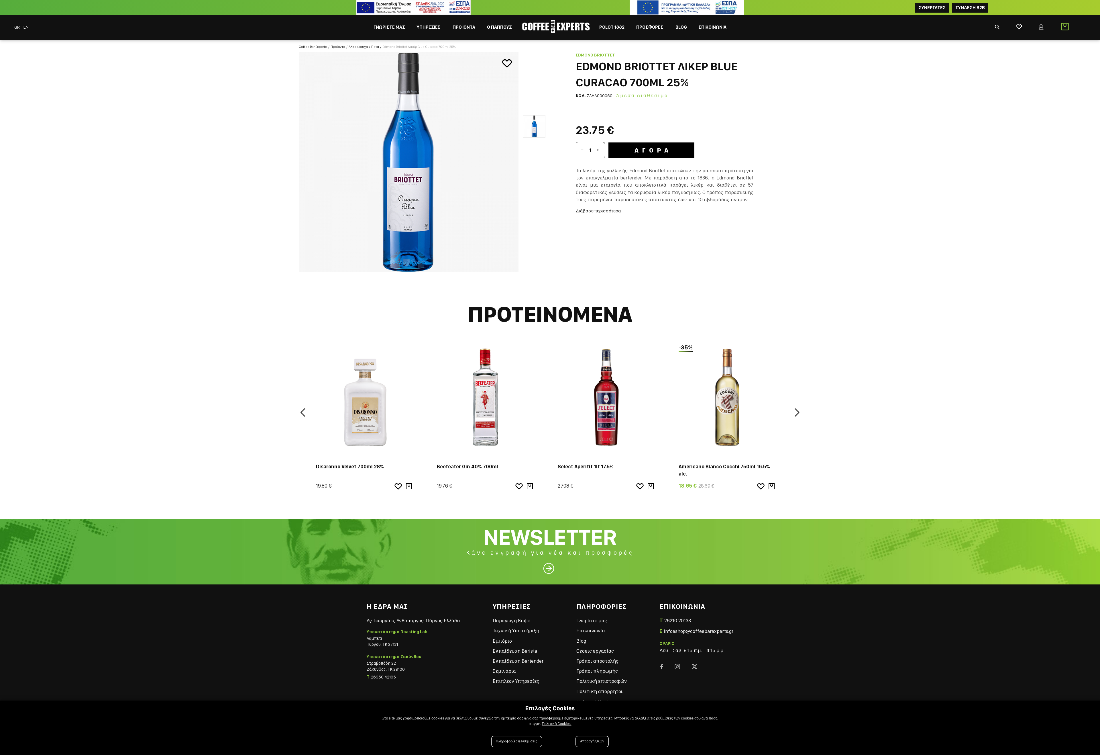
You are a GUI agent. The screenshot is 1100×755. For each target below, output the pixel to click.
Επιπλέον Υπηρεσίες (516, 681)
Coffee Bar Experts (313, 47)
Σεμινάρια (504, 671)
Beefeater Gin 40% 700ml (467, 466)
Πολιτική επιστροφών (601, 681)
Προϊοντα (338, 47)
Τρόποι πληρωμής (597, 671)
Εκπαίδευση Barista (515, 651)
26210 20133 (677, 620)
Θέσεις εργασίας (595, 651)
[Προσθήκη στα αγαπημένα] (507, 63)
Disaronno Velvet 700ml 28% (350, 466)
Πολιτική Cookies (556, 723)
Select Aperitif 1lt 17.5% (586, 466)
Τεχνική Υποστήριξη (516, 630)
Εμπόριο (502, 641)
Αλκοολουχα (358, 47)
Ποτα (375, 47)
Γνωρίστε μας (591, 620)
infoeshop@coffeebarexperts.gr (698, 631)
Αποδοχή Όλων (592, 741)
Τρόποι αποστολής (597, 661)
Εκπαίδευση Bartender (518, 661)
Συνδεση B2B (970, 7)
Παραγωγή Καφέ (511, 620)
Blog (581, 641)
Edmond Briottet (595, 55)
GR (17, 27)
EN (26, 27)
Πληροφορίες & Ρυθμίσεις (516, 741)
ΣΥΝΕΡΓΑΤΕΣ (932, 7)
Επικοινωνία (590, 630)
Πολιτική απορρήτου (600, 691)
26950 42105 (383, 677)
